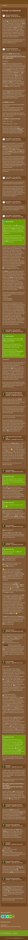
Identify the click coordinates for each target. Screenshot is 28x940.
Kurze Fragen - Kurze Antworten (13, 138)
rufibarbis (5, 831)
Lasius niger (15, 584)
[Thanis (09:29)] (13, 916)
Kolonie (4, 146)
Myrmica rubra (15, 443)
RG (10, 148)
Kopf (8, 681)
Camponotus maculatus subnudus (14, 804)
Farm (7, 451)
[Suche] (19, 1)
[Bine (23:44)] (2, 916)
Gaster (21, 812)
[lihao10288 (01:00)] (7, 916)
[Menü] (26, 1)
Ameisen (8, 69)
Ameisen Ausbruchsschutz (12, 15)
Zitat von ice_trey (10, 476)
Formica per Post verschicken (13, 824)
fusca (17, 829)
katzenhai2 (8, 16)
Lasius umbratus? (10, 470)
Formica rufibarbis (7, 887)
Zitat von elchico (10, 221)
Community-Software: (14, 938)
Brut (22, 516)
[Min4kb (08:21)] (10, 916)
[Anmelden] (22, 2)
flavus (4, 511)
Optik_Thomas (7, 770)
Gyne (14, 149)
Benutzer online (5, 922)
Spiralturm (8, 765)
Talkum (23, 23)
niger (22, 72)
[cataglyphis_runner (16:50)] (5, 916)
